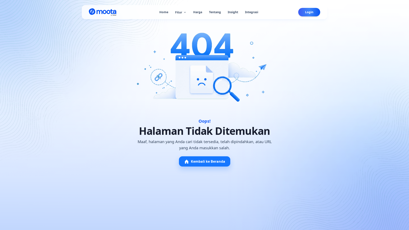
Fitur (178, 12)
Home (163, 12)
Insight (233, 12)
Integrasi (251, 12)
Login (309, 12)
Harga (197, 12)
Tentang (215, 12)
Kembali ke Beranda (208, 161)
